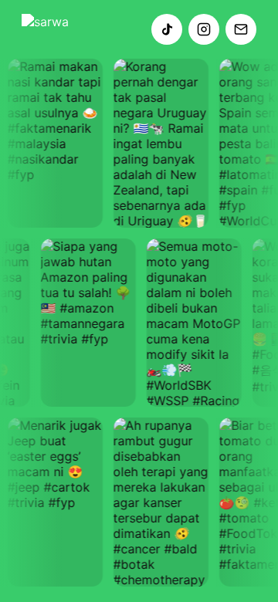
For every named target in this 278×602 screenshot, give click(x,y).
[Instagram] (203, 29)
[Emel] (240, 29)
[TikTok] (166, 29)
